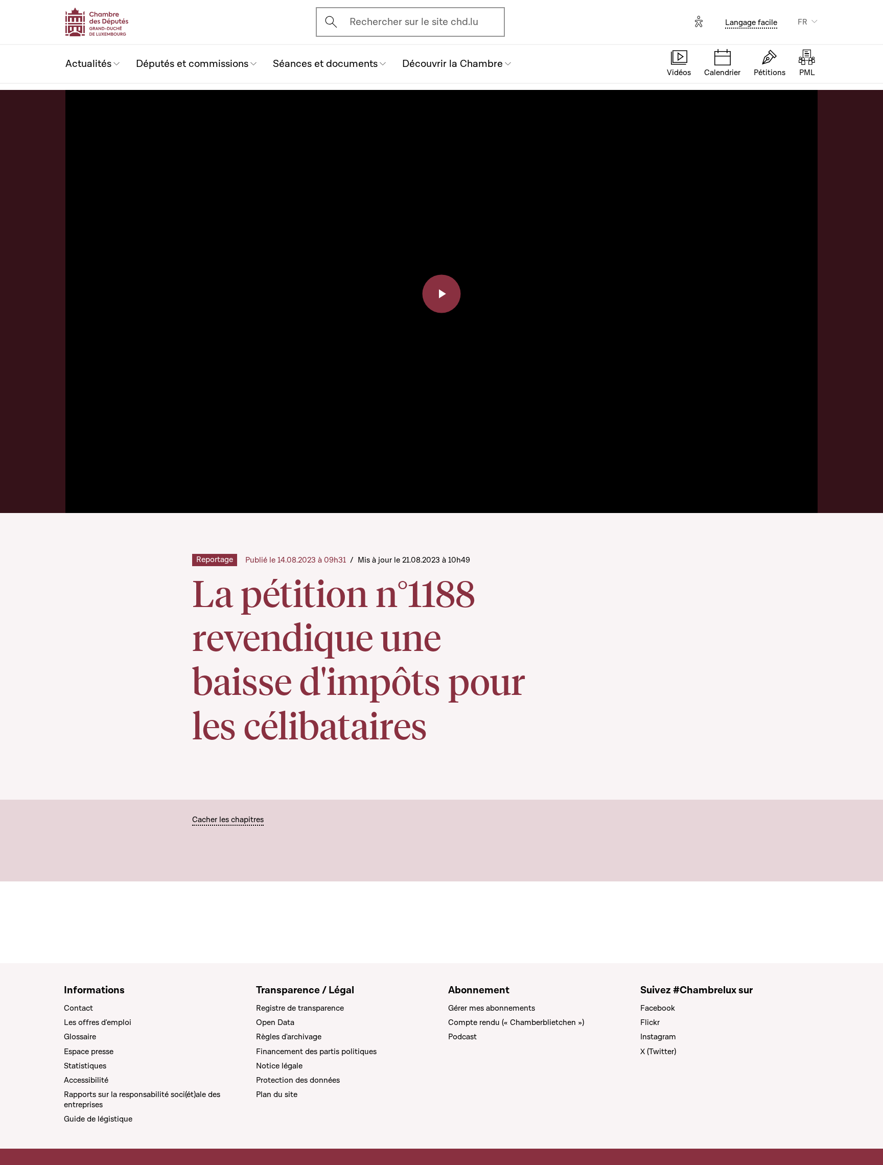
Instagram (658, 1037)
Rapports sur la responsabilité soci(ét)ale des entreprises (142, 1099)
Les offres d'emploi (97, 1022)
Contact (78, 1008)
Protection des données (298, 1080)
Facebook (657, 1008)
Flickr (650, 1022)
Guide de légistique (98, 1119)
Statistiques (85, 1066)
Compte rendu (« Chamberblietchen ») (516, 1022)
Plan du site (276, 1094)
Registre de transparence (300, 1008)
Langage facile (751, 22)
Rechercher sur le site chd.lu (414, 22)
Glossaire (80, 1037)
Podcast (462, 1037)
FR (802, 22)
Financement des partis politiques (316, 1051)
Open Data (275, 1022)
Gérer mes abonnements (491, 1008)
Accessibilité (86, 1080)
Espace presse (88, 1051)
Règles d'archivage (288, 1037)
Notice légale (279, 1066)
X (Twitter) (658, 1051)
